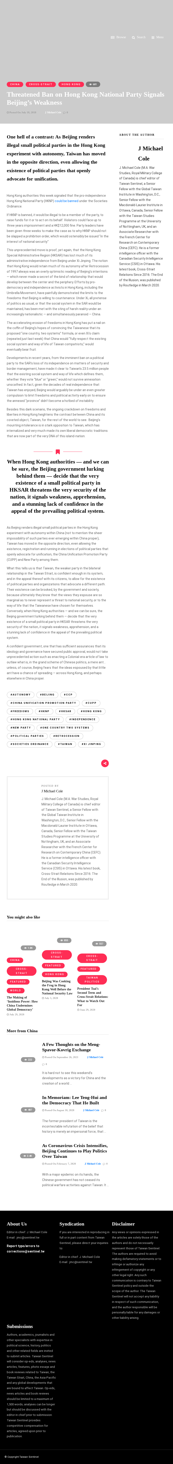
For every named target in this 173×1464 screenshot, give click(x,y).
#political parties (27, 736)
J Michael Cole (53, 112)
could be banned (66, 201)
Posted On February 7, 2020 (60, 1163)
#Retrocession (66, 736)
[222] (22, 1064)
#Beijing (47, 694)
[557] (93, 948)
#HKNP (44, 711)
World (15, 990)
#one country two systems (64, 727)
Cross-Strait (40, 84)
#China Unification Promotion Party (43, 703)
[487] (22, 1114)
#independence (82, 719)
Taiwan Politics (92, 979)
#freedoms (20, 711)
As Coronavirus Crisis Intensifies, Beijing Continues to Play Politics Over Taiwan (75, 1151)
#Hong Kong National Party (35, 719)
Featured (18, 981)
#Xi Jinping (91, 744)
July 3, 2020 (51, 998)
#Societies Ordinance (30, 744)
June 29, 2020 (87, 1009)
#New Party (21, 727)
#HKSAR (65, 711)
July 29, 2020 (16, 1014)
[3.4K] (22, 1160)
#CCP (68, 694)
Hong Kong (71, 84)
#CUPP (91, 703)
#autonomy (21, 694)
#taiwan (65, 744)
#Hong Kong (91, 711)
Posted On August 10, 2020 (59, 1110)
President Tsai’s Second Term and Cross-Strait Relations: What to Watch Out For (92, 997)
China (15, 84)
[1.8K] (22, 952)
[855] (57, 944)
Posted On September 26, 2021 (61, 1057)
